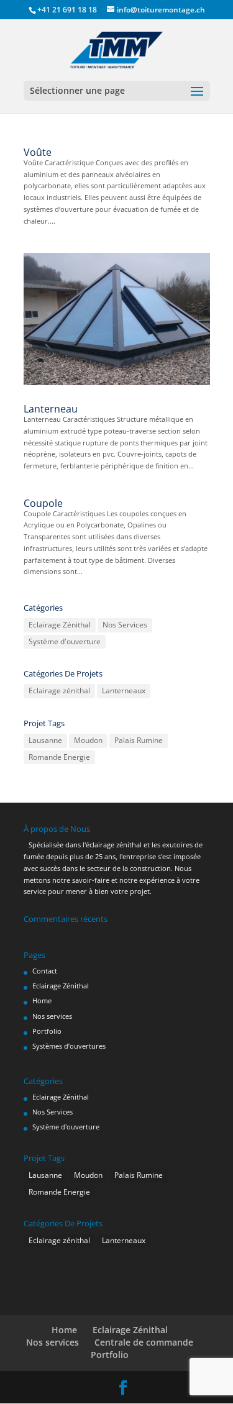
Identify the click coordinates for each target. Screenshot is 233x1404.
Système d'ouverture (65, 641)
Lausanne (45, 740)
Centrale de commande (143, 1342)
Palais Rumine (138, 740)
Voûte (38, 152)
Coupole (43, 503)
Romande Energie (59, 757)
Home (42, 1000)
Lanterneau (51, 409)
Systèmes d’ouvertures (69, 1046)
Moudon (88, 740)
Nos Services (125, 624)
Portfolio (47, 1031)
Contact (44, 970)
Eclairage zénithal (59, 690)
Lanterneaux (123, 690)
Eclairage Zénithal (60, 624)
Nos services (52, 1016)
